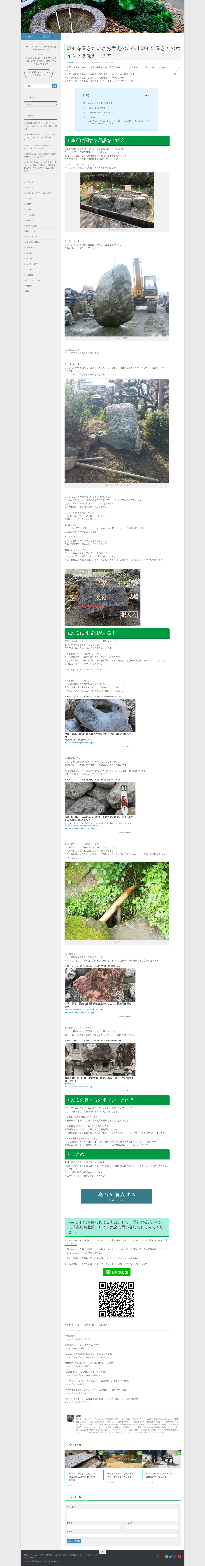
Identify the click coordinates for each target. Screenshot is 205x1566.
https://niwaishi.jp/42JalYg (79, 1366)
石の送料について (33, 280)
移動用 (29, 286)
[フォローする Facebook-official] (37, 36)
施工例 (29, 258)
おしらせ (29, 187)
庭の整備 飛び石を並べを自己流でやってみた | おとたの (40, 168)
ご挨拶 (29, 204)
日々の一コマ (31, 264)
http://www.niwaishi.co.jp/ (79, 1348)
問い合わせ (30, 231)
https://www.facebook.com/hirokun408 (84, 1375)
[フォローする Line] (44, 36)
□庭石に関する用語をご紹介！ (100, 103)
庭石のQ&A (30, 248)
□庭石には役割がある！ (97, 108)
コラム (67, 37)
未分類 (29, 269)
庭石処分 (29, 253)
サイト (69, 1531)
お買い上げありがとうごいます (38, 193)
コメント (71, 1507)
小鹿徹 (36, 157)
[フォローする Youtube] (56, 36)
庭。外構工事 (31, 237)
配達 (28, 291)
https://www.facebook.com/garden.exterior (86, 1357)
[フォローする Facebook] (52, 36)
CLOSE (147, 95)
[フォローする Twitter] (48, 36)
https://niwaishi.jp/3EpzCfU (79, 1339)
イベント (29, 182)
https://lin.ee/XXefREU (77, 1384)
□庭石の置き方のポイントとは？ (101, 112)
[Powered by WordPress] (33, 1561)
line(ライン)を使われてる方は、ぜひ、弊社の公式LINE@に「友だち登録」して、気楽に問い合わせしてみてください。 (120, 122)
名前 (69, 1523)
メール (128, 1523)
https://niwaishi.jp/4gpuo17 (79, 1393)
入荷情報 (29, 220)
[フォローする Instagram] (40, 36)
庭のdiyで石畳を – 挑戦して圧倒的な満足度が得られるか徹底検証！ (82, 1476)
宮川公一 (70, 63)
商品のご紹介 (31, 226)
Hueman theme (53, 1561)
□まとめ (91, 117)
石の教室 (29, 275)
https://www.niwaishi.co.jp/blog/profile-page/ (149, 1433)
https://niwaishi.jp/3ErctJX (78, 1402)
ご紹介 (29, 209)
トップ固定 (30, 215)
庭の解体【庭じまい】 (35, 242)
